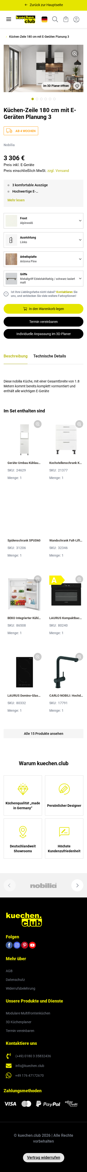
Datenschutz (15, 980)
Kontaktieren (64, 292)
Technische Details (49, 356)
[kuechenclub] (25, 19)
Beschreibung (16, 356)
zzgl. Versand (58, 171)
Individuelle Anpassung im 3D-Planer (43, 334)
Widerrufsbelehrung (20, 988)
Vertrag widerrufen (43, 1157)
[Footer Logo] (24, 919)
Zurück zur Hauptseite (46, 5)
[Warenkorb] (66, 19)
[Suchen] (55, 19)
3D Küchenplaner (18, 1022)
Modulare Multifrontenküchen (28, 1013)
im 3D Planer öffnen (56, 86)
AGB (9, 971)
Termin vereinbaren (43, 322)
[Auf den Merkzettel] (77, 86)
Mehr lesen (16, 200)
